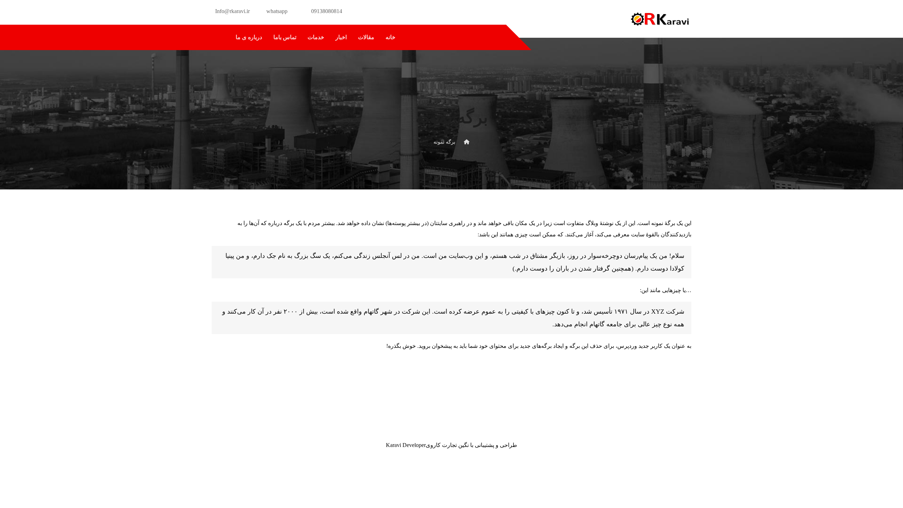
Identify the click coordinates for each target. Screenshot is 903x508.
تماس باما (284, 37)
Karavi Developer (406, 445)
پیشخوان (442, 346)
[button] (219, 37)
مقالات (366, 37)
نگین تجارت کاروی (447, 445)
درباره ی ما (249, 37)
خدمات (316, 37)
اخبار (341, 37)
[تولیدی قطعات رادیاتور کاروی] (659, 18)
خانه (390, 37)
